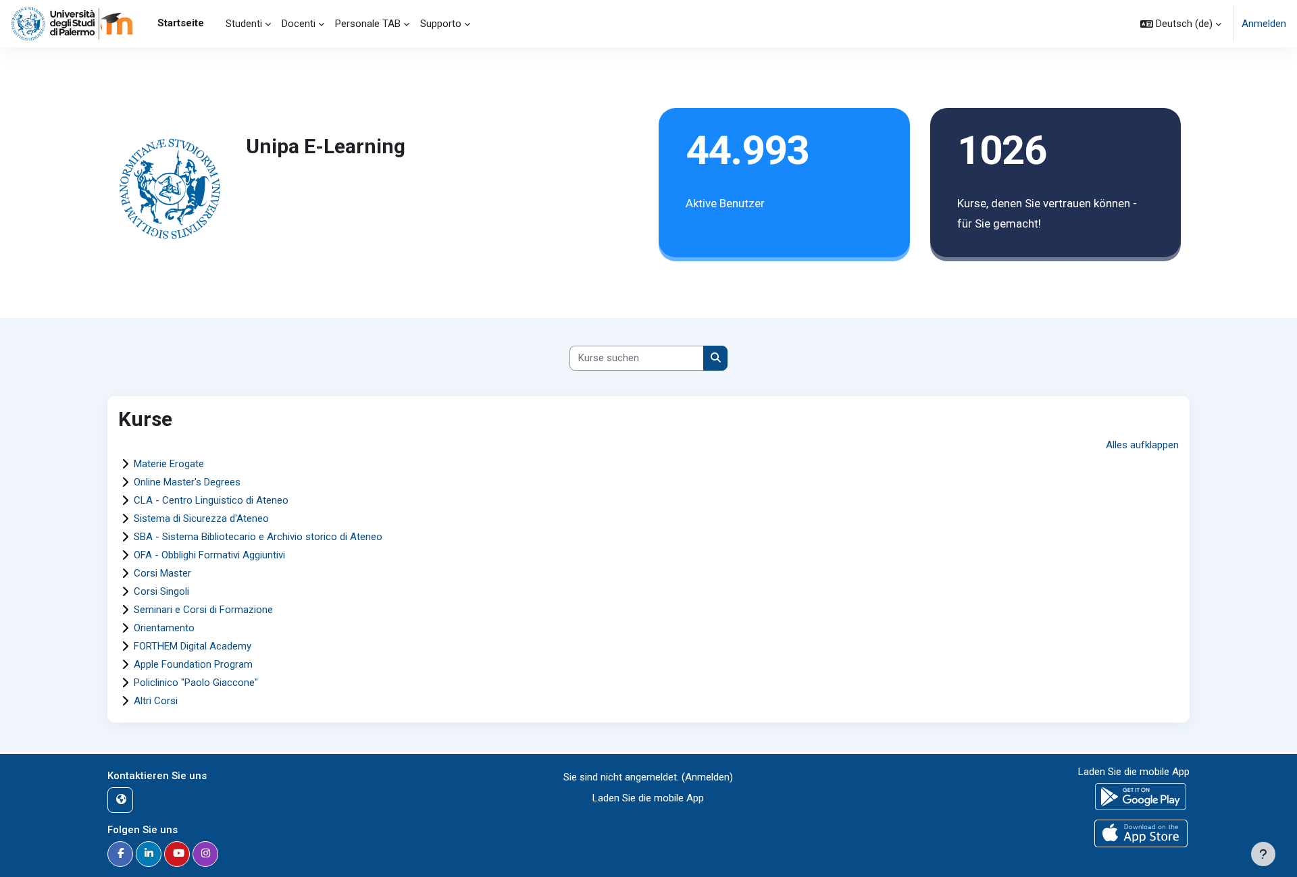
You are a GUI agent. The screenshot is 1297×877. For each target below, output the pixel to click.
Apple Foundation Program (193, 664)
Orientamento (164, 628)
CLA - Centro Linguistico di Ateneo (211, 500)
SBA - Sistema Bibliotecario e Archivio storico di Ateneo (258, 537)
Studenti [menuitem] (244, 24)
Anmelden (1264, 24)
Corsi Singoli (161, 591)
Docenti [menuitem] (298, 24)
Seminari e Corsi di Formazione (203, 610)
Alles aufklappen (1142, 445)
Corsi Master (162, 573)
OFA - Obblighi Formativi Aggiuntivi (209, 555)
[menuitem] (214, 23)
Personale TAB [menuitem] (368, 24)
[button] (1180, 23)
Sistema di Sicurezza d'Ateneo (201, 518)
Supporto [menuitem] (440, 24)
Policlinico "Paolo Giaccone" (196, 682)
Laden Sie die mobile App (648, 798)
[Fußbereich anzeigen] (1263, 854)
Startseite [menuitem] (180, 23)
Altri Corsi (156, 701)
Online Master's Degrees (187, 482)
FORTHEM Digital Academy (192, 646)
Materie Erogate (169, 464)
